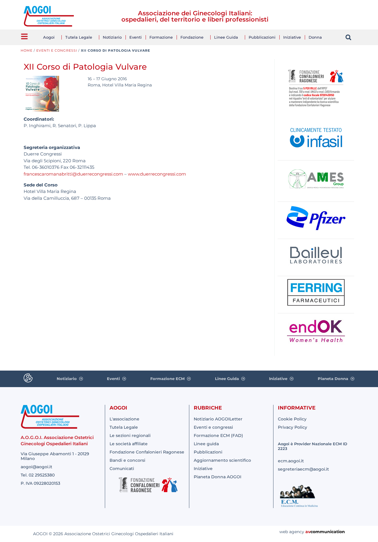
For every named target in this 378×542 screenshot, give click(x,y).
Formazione (161, 37)
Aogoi (49, 37)
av (307, 531)
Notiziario (112, 37)
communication (327, 531)
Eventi (135, 37)
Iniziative (292, 37)
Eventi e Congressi (56, 50)
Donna (315, 37)
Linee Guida (226, 37)
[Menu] (24, 36)
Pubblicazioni (262, 37)
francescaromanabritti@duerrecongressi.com (73, 174)
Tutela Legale (78, 37)
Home (26, 50)
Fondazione (191, 37)
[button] (348, 37)
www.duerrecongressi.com (157, 174)
